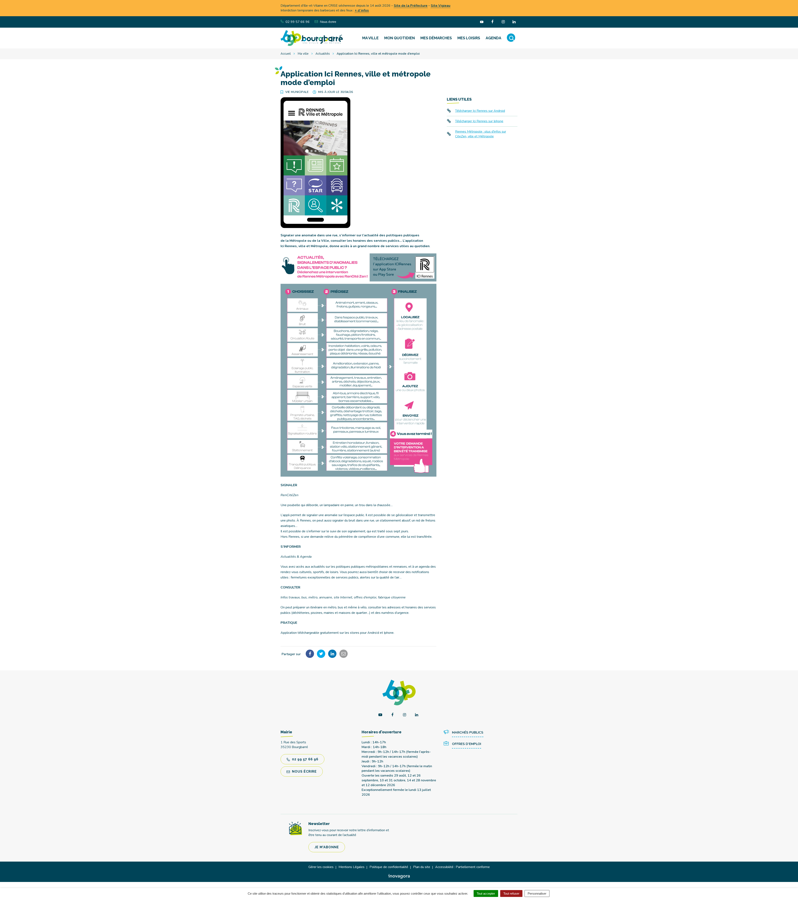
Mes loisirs (468, 38)
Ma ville (370, 38)
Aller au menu (11, 2)
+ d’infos (362, 10)
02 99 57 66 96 (304, 759)
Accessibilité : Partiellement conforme (462, 867)
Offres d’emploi (466, 744)
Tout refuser (511, 893)
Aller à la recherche (64, 2)
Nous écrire (304, 771)
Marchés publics (467, 732)
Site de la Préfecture (410, 5)
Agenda (493, 38)
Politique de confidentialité (388, 867)
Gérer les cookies (321, 867)
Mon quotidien (399, 38)
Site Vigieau (440, 5)
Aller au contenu (35, 2)
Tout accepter (486, 893)
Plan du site (421, 867)
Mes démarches (436, 38)
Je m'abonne (326, 847)
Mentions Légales (352, 867)
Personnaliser (537, 893)
